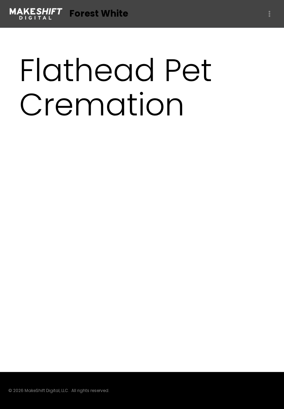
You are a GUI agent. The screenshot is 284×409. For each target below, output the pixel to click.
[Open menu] (269, 13)
